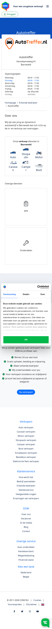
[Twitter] (22, 611)
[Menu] (47, 6)
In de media (26, 522)
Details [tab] (26, 294)
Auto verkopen (26, 427)
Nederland (26, 572)
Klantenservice (26, 489)
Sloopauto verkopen (26, 440)
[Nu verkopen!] (26, 388)
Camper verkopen (26, 444)
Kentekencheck (26, 551)
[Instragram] (29, 611)
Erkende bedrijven (28, 102)
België (26, 576)
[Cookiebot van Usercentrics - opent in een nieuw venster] (37, 287)
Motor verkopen (26, 435)
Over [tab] (42, 294)
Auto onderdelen (26, 547)
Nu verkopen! (26, 392)
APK (26, 210)
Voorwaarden (15, 604)
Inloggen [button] (11, 14)
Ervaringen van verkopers (26, 498)
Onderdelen (26, 250)
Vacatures (26, 518)
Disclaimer (31, 604)
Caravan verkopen (26, 431)
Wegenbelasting (26, 555)
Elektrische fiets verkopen (26, 461)
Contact (26, 531)
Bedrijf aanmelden (26, 481)
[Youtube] (37, 611)
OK (26, 340)
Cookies (37, 600)
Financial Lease (26, 559)
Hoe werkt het (26, 477)
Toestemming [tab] (9, 294)
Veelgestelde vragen (26, 494)
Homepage (10, 102)
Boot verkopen (26, 448)
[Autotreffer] (26, 46)
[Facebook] (14, 611)
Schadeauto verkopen (26, 452)
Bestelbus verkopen (26, 457)
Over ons (26, 514)
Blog (26, 527)
